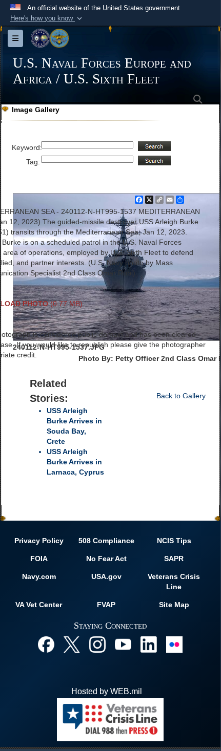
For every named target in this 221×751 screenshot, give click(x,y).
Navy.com (39, 576)
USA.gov (106, 576)
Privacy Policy (39, 541)
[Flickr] (174, 643)
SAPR (174, 558)
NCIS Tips (174, 541)
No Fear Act (106, 558)
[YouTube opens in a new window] (123, 643)
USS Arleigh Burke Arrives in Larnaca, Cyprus (75, 461)
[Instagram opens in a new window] (97, 643)
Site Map (174, 604)
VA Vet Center (38, 604)
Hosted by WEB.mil (106, 691)
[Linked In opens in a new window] (148, 643)
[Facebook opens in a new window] (46, 643)
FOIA (39, 558)
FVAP (106, 604)
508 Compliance (106, 541)
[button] (47, 18)
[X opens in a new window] (72, 643)
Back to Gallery (181, 396)
